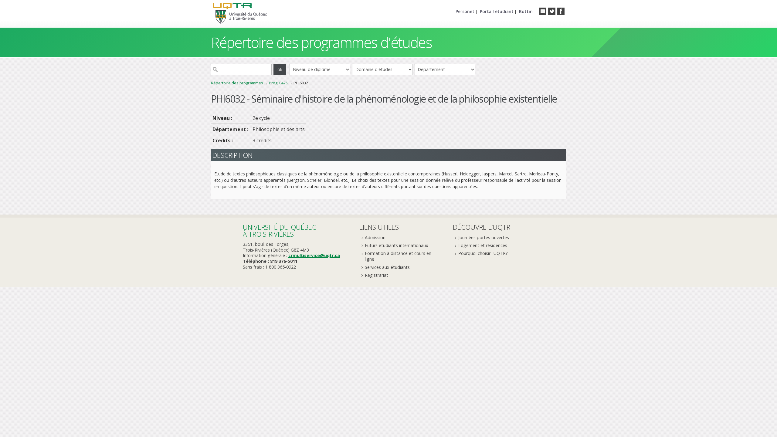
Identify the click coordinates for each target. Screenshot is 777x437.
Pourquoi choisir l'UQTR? (483, 253)
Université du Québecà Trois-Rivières (279, 230)
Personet (465, 11)
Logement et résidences (482, 245)
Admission (375, 237)
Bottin (526, 11)
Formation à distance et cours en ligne (398, 256)
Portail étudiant (497, 11)
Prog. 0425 (278, 83)
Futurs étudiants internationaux (396, 245)
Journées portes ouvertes (483, 237)
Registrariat (376, 275)
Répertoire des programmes (237, 83)
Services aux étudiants (387, 267)
